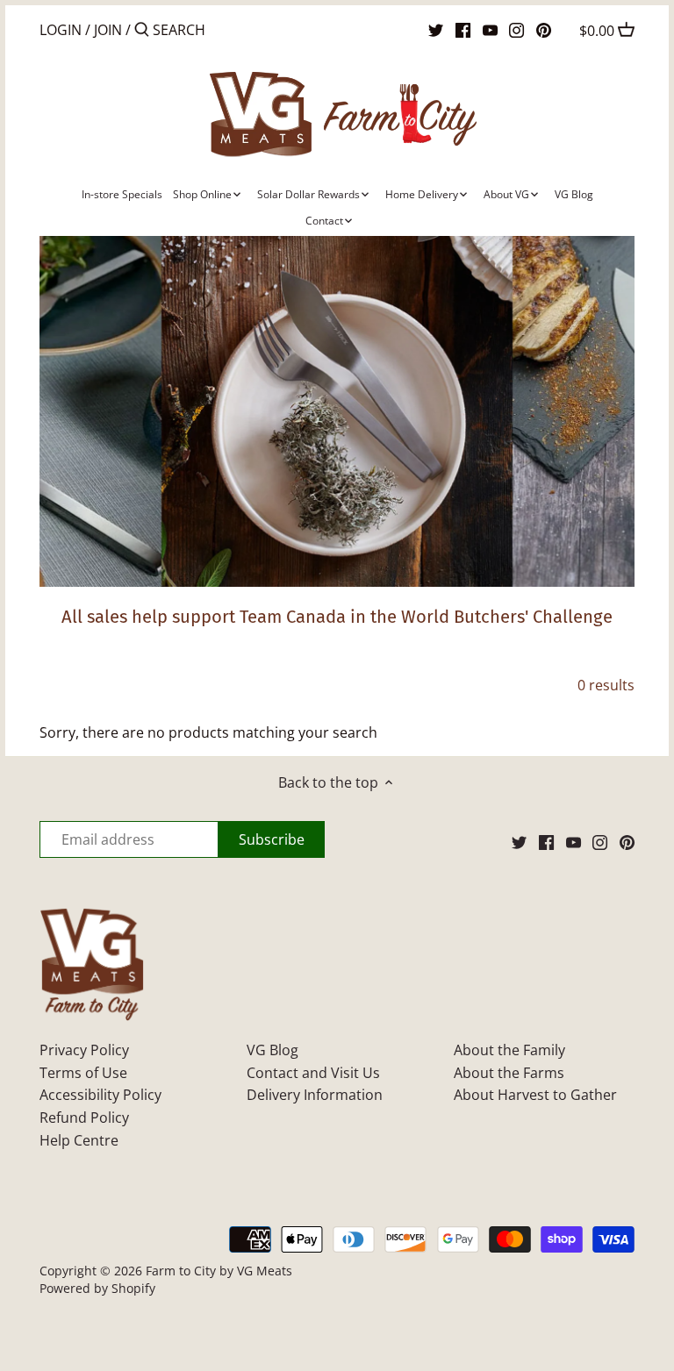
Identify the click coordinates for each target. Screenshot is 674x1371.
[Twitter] (435, 29)
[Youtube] (490, 29)
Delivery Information (315, 1094)
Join (108, 29)
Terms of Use (83, 1072)
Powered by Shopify (97, 1288)
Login (60, 29)
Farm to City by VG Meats (219, 1270)
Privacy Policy (84, 1050)
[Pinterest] (543, 29)
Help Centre (78, 1140)
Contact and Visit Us (313, 1072)
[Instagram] (516, 29)
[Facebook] (462, 29)
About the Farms (509, 1072)
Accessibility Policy (100, 1094)
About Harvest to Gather (535, 1094)
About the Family (509, 1050)
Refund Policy (84, 1117)
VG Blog (272, 1050)
